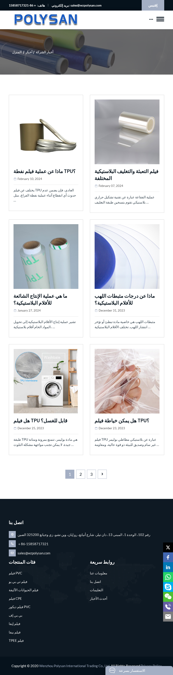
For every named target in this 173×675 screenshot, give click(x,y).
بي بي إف (15, 615)
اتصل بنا (95, 582)
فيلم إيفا (14, 624)
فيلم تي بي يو (18, 582)
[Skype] (168, 587)
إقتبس (152, 5)
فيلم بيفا (14, 632)
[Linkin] (168, 567)
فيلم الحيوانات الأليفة (23, 590)
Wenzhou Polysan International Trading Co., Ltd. (74, 666)
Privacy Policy (151, 666)
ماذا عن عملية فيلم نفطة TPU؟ (45, 171)
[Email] (168, 617)
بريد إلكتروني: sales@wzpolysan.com (77, 5)
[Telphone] (168, 607)
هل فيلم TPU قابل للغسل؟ (41, 420)
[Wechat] (168, 597)
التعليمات (96, 590)
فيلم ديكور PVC (19, 607)
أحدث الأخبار (98, 598)
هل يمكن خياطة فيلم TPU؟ (122, 420)
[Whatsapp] (168, 577)
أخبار (29, 52)
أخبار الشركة (44, 52)
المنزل (17, 52)
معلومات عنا (98, 573)
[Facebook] (168, 557)
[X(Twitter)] (168, 547)
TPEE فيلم (16, 640)
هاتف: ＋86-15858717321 (27, 5)
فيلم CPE (15, 598)
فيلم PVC (15, 573)
